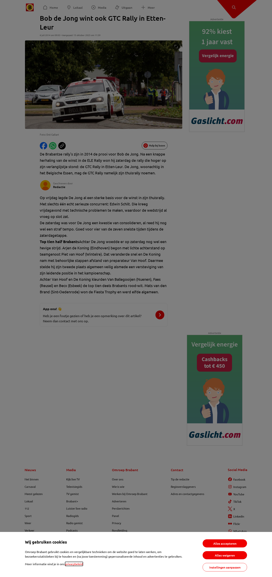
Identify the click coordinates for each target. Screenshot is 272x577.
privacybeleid (74, 564)
